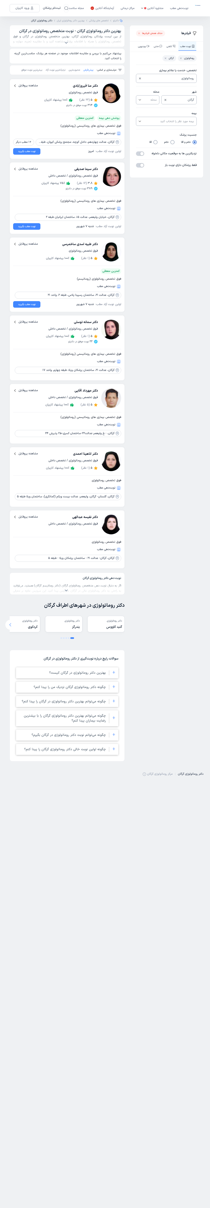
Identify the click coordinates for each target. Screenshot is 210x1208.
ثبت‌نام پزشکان (52, 8)
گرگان (171, 58)
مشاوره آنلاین (155, 8)
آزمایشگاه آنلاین (104, 8)
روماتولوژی (189, 58)
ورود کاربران (22, 8)
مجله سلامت (76, 8)
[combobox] (169, 78)
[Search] (66, 8)
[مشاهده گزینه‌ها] (139, 100)
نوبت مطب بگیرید (26, 151)
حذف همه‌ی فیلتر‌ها (152, 33)
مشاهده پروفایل (28, 85)
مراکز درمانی (128, 8)
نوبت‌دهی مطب (179, 8)
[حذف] (140, 78)
